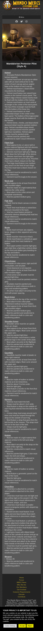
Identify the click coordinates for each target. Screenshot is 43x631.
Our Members (22, 587)
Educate (22, 594)
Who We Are (21, 585)
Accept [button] (22, 626)
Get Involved (21, 589)
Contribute (21, 597)
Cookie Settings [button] (10, 626)
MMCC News (21, 582)
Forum (21, 580)
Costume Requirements (21, 592)
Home (21, 578)
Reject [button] (30, 626)
